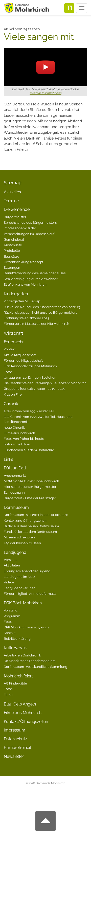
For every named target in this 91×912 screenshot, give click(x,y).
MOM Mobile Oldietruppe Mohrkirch (31, 481)
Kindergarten (16, 293)
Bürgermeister (15, 217)
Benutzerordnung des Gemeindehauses (34, 273)
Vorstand (10, 560)
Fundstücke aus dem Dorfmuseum (30, 532)
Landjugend (15, 552)
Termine (11, 200)
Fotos (8, 372)
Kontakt (9, 349)
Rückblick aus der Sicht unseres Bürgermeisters (40, 312)
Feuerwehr (14, 341)
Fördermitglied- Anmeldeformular (30, 593)
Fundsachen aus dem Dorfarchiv (29, 450)
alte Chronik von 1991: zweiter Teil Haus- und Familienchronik (38, 419)
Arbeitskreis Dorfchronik (22, 655)
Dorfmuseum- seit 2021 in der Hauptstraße (36, 515)
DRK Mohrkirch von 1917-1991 (26, 627)
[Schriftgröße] (69, 8)
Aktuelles (12, 192)
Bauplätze (11, 256)
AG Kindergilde (15, 683)
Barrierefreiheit (17, 747)
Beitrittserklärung (17, 638)
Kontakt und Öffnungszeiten (25, 520)
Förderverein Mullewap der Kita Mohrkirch (36, 324)
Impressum (14, 730)
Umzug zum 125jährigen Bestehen (30, 377)
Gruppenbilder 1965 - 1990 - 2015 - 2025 (34, 388)
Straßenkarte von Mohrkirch (25, 284)
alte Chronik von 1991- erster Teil (29, 411)
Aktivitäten (12, 565)
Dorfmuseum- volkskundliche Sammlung (35, 667)
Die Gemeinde (17, 209)
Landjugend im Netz (19, 577)
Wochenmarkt (15, 475)
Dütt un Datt (15, 468)
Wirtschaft (13, 333)
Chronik (11, 403)
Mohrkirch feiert (18, 676)
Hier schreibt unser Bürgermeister (30, 487)
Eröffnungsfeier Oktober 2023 (26, 318)
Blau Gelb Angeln (20, 704)
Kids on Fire (13, 394)
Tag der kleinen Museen (22, 543)
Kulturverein (15, 648)
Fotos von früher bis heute (24, 439)
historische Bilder (17, 444)
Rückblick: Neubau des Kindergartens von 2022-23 (42, 307)
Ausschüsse (13, 245)
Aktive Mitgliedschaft (20, 355)
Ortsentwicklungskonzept (23, 262)
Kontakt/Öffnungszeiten (26, 721)
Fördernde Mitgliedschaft (23, 360)
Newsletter (14, 756)
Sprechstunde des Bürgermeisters (30, 222)
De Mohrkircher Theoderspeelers (29, 661)
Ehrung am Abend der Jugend (27, 571)
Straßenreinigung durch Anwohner (31, 279)
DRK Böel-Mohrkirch (23, 603)
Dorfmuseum (16, 507)
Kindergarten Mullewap (22, 301)
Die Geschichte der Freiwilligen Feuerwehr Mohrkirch (45, 383)
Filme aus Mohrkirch (19, 433)
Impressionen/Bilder (20, 228)
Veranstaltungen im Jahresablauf (29, 234)
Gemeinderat (14, 239)
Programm (12, 616)
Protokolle (12, 250)
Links (8, 459)
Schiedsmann (14, 492)
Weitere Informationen (45, 93)
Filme (8, 695)
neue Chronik (14, 427)
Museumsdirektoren (19, 537)
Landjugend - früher (19, 588)
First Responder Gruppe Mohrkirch (30, 366)
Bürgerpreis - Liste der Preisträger (30, 498)
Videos (9, 582)
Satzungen (12, 267)
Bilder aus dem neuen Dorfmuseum (31, 526)
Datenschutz (15, 739)
